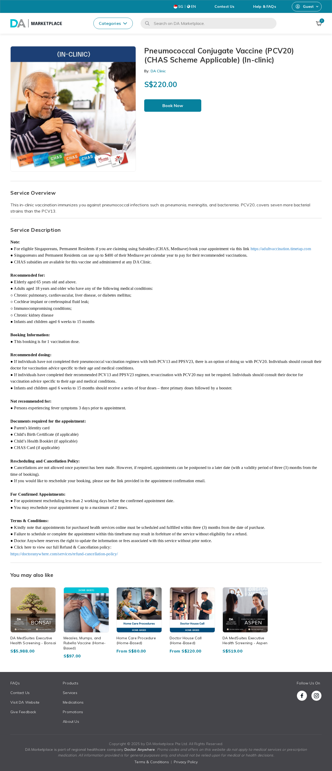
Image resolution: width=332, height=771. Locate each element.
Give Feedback (23, 712)
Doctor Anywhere (140, 749)
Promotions (73, 712)
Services (70, 692)
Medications (73, 702)
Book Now (172, 105)
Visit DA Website (24, 702)
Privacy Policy (186, 762)
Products (70, 683)
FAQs (15, 683)
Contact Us (224, 6)
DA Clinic (158, 71)
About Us (71, 721)
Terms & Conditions (151, 762)
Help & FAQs (264, 6)
